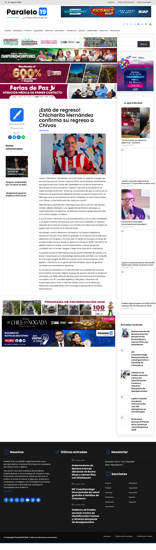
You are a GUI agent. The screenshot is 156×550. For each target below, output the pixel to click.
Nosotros (107, 536)
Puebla (8, 30)
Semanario (115, 30)
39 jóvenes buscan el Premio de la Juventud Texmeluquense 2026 (140, 424)
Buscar (143, 44)
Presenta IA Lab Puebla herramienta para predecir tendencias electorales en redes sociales (133, 223)
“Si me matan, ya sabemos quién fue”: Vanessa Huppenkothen (133, 141)
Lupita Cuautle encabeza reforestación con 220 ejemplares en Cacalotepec (139, 405)
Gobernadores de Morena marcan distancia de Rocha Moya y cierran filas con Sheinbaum (140, 338)
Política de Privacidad (124, 536)
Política (28, 30)
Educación (59, 30)
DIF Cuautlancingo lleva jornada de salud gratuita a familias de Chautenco (140, 359)
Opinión (81, 30)
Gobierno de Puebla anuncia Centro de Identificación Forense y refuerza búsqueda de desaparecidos (139, 381)
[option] (73, 154)
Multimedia (92, 30)
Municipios (17, 30)
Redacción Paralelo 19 (16, 124)
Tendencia (71, 30)
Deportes (103, 30)
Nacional (49, 30)
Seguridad (38, 30)
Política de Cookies (144, 536)
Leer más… (8, 491)
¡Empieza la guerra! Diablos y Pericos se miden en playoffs (16, 196)
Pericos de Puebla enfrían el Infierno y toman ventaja (17, 173)
